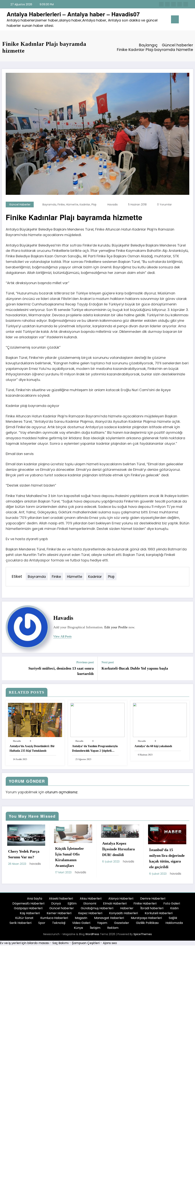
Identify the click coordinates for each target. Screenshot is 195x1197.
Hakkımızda (174, 924)
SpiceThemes (142, 936)
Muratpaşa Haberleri (146, 919)
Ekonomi (89, 905)
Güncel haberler (19, 204)
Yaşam (102, 924)
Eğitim (72, 905)
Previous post (85, 662)
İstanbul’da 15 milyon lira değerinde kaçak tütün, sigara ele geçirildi (103, 858)
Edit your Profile (116, 627)
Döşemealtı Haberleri (28, 905)
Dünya (43, 829)
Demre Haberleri (152, 900)
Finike (61, 204)
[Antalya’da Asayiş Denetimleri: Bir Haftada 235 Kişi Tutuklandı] (35, 719)
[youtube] (185, 4)
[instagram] (179, 4)
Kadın (174, 910)
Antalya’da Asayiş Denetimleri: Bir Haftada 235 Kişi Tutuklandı (32, 748)
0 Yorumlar (164, 204)
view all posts (62, 636)
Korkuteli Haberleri (159, 915)
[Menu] (175, 19)
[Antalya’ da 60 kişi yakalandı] (160, 719)
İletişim (95, 929)
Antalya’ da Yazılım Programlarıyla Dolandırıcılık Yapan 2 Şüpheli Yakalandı (95, 748)
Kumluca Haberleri (54, 919)
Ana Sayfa (34, 900)
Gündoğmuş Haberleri (97, 910)
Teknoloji (58, 924)
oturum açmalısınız (61, 792)
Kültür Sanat (24, 919)
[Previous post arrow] (7, 668)
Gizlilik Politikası (147, 924)
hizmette (72, 204)
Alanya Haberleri (120, 900)
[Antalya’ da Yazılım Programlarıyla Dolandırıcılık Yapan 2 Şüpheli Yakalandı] (97, 719)
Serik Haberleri (20, 924)
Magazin (81, 919)
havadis (112, 204)
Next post (107, 662)
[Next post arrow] (187, 668)
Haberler (126, 910)
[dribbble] (173, 4)
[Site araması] (183, 20)
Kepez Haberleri (90, 915)
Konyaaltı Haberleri (123, 915)
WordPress (92, 936)
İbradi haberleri (151, 910)
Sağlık (173, 919)
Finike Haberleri (145, 905)
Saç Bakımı (60, 945)
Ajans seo (110, 945)
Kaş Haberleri (30, 915)
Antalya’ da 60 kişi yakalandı (153, 746)
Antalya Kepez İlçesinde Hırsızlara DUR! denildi (54, 849)
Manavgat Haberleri (109, 919)
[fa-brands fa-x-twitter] (167, 4)
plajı (93, 204)
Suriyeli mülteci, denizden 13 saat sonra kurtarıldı (61, 671)
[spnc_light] (189, 19)
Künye (78, 929)
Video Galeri (81, 924)
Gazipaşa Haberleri (28, 910)
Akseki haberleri (61, 900)
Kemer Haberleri (59, 915)
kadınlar (85, 204)
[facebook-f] (161, 4)
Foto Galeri (171, 905)
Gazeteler (121, 924)
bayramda (49, 204)
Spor (41, 924)
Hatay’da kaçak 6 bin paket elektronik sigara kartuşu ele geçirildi (149, 860)
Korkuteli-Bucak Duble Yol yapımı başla (134, 668)
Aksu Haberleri (90, 900)
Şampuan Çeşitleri (86, 945)
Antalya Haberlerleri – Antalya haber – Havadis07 (73, 14)
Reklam (112, 929)
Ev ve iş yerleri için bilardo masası (24, 945)
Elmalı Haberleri (115, 905)
